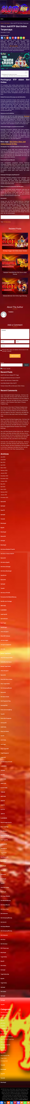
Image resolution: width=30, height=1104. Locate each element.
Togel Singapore (5, 753)
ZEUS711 (3, 800)
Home (2, 23)
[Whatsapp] (21, 38)
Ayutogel (3, 506)
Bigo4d (2, 527)
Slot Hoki (3, 649)
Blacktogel (3, 523)
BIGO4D (3, 774)
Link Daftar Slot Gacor (6, 662)
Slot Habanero (4, 913)
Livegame (3, 1025)
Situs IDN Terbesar (5, 636)
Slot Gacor (3, 1047)
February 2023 (4, 492)
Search (2, 362)
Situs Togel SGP (5, 748)
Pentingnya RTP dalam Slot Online (9, 74)
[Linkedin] (10, 38)
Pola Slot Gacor (4, 1031)
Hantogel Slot (4, 705)
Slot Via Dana (4, 943)
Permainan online (5, 1028)
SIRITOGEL (3, 605)
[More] (24, 38)
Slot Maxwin (3, 1050)
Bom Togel (3, 623)
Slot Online (7, 23)
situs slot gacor (5, 631)
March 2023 (3, 489)
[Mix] (18, 38)
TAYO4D (3, 770)
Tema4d (3, 519)
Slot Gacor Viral (4, 909)
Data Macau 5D (4, 857)
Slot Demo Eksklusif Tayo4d (8, 549)
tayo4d (2, 735)
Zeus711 (3, 510)
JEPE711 (3, 813)
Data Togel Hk (4, 839)
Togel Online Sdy (5, 974)
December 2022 (4, 497)
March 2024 (3, 467)
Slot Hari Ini (3, 922)
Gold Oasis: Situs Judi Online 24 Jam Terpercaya (15, 438)
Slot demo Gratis (5, 696)
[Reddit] (7, 38)
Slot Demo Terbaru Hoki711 (7, 553)
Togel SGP (3, 757)
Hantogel (3, 969)
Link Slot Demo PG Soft (6, 761)
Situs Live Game (5, 731)
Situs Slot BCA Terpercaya (7, 1036)
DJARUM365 (4, 818)
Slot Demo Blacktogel (6, 571)
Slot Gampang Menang (6, 917)
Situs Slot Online (5, 887)
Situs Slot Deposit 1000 (6, 657)
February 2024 (4, 470)
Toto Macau (4, 831)
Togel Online (4, 956)
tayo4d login (4, 627)
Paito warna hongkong (6, 709)
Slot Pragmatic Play (6, 701)
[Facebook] (2, 38)
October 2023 (4, 481)
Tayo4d (2, 714)
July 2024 (3, 457)
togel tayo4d (4, 614)
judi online (3, 1023)
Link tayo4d (3, 722)
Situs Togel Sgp (4, 826)
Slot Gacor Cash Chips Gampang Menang (14, 449)
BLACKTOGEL (4, 787)
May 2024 (3, 462)
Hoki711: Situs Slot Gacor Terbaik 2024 (9, 380)
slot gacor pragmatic (6, 644)
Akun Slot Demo (4, 1012)
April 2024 (3, 465)
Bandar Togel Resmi (6, 653)
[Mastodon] (15, 38)
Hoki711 (2, 1020)
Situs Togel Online (5, 683)
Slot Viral (3, 939)
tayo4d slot (3, 575)
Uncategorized (4, 1060)
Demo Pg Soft (4, 1015)
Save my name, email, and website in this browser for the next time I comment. (15, 350)
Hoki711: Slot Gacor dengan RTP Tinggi (10, 375)
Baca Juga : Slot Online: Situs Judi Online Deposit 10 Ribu (15, 75)
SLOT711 (3, 809)
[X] (4, 38)
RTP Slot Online (7, 221)
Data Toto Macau (5, 835)
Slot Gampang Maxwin (6, 688)
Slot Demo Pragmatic (5, 1044)
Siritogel (3, 540)
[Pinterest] (13, 38)
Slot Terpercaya (5, 948)
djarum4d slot (4, 618)
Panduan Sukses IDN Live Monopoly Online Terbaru (12, 385)
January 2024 (4, 473)
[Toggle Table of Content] (25, 72)
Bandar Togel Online (6, 666)
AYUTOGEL (3, 740)
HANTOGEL (3, 727)
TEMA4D (3, 792)
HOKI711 (3, 805)
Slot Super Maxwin (5, 896)
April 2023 (3, 486)
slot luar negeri (4, 640)
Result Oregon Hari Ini (6, 822)
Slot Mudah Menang (6, 900)
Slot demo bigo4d (5, 562)
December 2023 (4, 475)
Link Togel (3, 744)
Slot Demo (3, 1042)
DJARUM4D (4, 610)
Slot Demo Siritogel (5, 566)
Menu (2, 19)
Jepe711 (3, 1073)
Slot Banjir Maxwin (5, 904)
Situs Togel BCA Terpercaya (7, 1039)
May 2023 (3, 484)
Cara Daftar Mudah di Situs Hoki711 (9, 383)
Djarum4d (3, 501)
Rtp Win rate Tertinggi (6, 601)
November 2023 (4, 478)
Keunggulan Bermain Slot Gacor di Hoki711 (10, 377)
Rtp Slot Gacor (4, 1033)
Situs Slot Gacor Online (6, 679)
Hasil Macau (4, 848)
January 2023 (4, 494)
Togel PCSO (4, 852)
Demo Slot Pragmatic (6, 718)
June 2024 (3, 459)
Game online (3, 1017)
